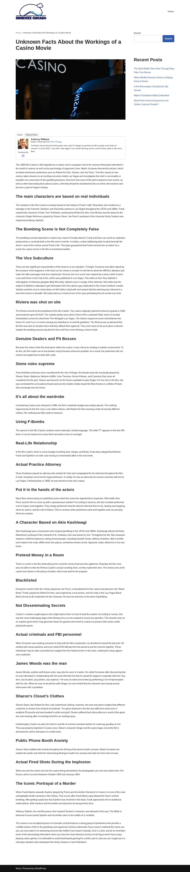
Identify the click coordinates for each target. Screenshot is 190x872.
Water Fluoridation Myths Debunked (151, 95)
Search (137, 33)
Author (20, 135)
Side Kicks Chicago (54, 142)
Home (171, 11)
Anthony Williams (40, 139)
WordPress (40, 868)
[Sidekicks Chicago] (31, 11)
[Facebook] (23, 155)
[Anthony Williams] (23, 148)
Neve (18, 868)
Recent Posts (31, 135)
